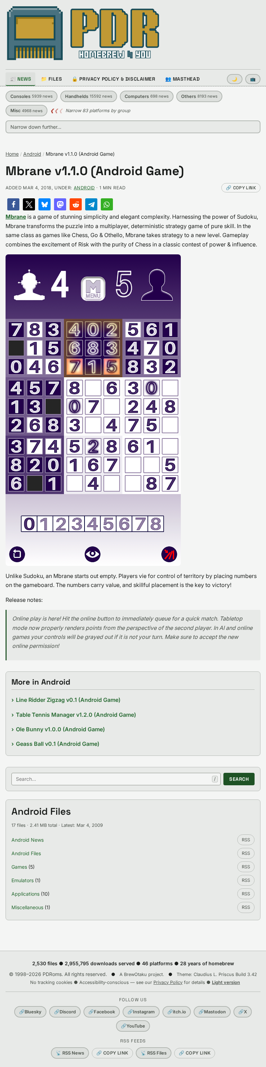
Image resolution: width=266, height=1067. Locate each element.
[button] (13, 204)
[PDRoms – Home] (83, 33)
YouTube (133, 1026)
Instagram (141, 1011)
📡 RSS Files (154, 1053)
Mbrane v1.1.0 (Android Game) (95, 171)
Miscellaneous (27, 907)
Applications (25, 894)
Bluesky (30, 1011)
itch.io (176, 1011)
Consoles (31, 96)
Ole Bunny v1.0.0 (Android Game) (60, 729)
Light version (226, 982)
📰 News (20, 79)
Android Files (26, 853)
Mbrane (16, 216)
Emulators (22, 880)
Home (12, 154)
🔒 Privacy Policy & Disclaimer (113, 79)
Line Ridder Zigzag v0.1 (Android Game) (68, 699)
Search (239, 779)
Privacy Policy (168, 982)
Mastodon (212, 1011)
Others (199, 96)
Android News (27, 840)
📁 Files (51, 79)
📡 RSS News (70, 1053)
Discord (65, 1011)
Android (32, 154)
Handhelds (88, 96)
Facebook (101, 1011)
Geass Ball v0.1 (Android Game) (57, 743)
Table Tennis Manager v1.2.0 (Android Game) (76, 714)
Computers (147, 96)
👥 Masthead (182, 79)
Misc (26, 110)
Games (19, 867)
